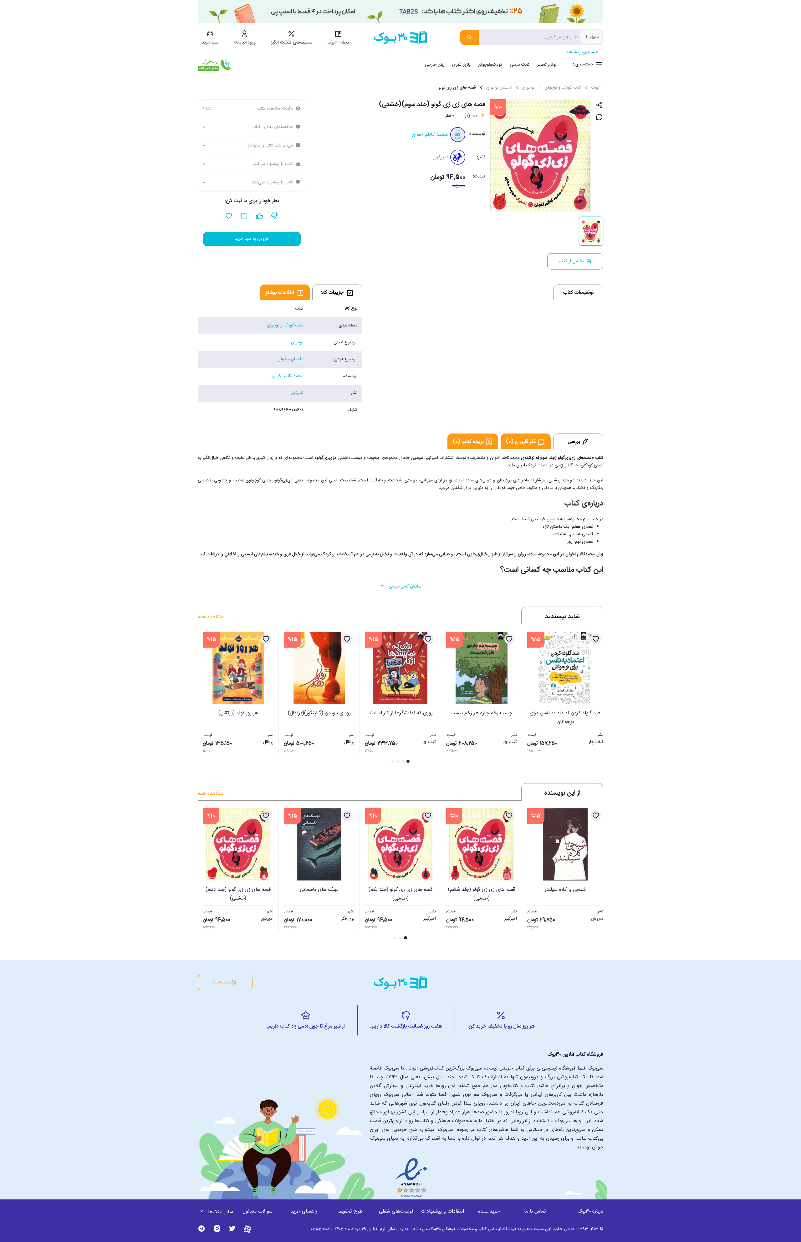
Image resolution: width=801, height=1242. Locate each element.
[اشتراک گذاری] (599, 105)
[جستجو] (469, 37)
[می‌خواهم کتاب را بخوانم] (244, 216)
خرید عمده (489, 1211)
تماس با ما (535, 1211)
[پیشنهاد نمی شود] (275, 216)
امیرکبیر (440, 157)
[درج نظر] (599, 117)
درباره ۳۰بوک (590, 1211)
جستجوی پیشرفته (582, 52)
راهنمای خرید (303, 1211)
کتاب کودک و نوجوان (563, 87)
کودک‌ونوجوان (490, 65)
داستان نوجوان (499, 87)
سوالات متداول (257, 1211)
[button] (206, 698)
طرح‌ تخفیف (350, 1211)
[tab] (337, 292)
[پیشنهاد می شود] (259, 216)
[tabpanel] (280, 359)
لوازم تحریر (546, 65)
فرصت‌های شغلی (396, 1211)
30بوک (597, 87)
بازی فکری (461, 65)
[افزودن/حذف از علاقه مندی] (596, 639)
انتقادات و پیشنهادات (442, 1211)
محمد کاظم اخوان (430, 135)
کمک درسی (520, 65)
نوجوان (528, 87)
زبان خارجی (435, 65)
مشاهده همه (210, 617)
